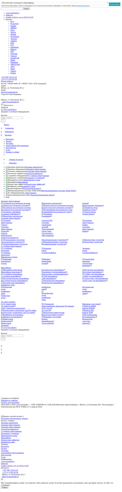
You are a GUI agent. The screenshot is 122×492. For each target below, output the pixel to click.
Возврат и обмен (12, 152)
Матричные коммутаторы (52, 315)
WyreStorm (14, 37)
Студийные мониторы (5, 254)
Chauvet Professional (6, 234)
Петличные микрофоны (92, 272)
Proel (12, 30)
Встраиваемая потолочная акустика (56, 212)
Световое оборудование (36, 171)
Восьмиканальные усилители (54, 244)
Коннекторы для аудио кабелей (87, 321)
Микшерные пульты (32, 180)
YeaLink (13, 39)
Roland (13, 34)
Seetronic (14, 54)
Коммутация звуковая (6, 324)
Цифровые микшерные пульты (46, 261)
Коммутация (6, 321)
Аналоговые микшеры (87, 264)
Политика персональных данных (14, 418)
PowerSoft (14, 24)
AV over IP (46, 310)
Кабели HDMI (88, 308)
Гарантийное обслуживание (17, 146)
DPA (12, 43)
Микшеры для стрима (91, 304)
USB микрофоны (49, 278)
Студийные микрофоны (10, 276)
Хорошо (5, 487)
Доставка (9, 143)
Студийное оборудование (38, 176)
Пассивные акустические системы (15, 210)
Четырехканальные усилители (54, 240)
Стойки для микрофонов (92, 276)
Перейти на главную (9, 400)
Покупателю (11, 148)
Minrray (13, 49)
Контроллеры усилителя (92, 242)
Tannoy (13, 71)
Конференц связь (28, 186)
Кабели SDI (87, 313)
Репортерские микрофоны (52, 283)
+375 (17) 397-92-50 (9, 79)
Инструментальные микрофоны (14, 281)
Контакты (10, 139)
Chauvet (13, 56)
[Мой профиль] (2, 343)
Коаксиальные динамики (93, 205)
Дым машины (48, 229)
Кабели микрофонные (48, 320)
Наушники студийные (35, 178)
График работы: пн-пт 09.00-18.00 (19, 17)
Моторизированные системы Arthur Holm (58, 191)
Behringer (14, 62)
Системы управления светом (46, 225)
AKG (12, 67)
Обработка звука (89, 210)
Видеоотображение (31, 188)
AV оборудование (29, 193)
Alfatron (13, 41)
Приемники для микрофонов (54, 272)
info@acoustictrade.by (9, 92)
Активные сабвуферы (10, 214)
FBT (12, 52)
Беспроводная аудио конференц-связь (88, 290)
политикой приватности (83, 6)
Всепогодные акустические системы (56, 208)
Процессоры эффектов (35, 184)
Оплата (9, 141)
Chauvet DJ (47, 220)
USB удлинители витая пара (13, 308)
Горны (85, 203)
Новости (9, 15)
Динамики (46, 216)
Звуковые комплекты (33, 167)
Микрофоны (23, 182)
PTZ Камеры (48, 304)
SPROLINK (15, 64)
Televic (13, 32)
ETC (12, 45)
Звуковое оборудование (36, 169)
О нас (8, 150)
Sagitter (13, 26)
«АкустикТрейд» (13, 13)
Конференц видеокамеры (11, 317)
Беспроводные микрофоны (53, 270)
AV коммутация (7, 306)
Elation (13, 73)
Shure (12, 69)
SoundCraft (14, 58)
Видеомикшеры (88, 317)
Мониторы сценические (51, 203)
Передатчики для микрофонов (55, 274)
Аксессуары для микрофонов (94, 281)
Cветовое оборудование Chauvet (6, 229)
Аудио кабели (48, 323)
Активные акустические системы (14, 205)
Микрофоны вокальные (10, 272)
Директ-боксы (88, 214)
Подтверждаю (114, 4)
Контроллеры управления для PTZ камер (17, 313)
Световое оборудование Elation (88, 229)
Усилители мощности (34, 173)
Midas (12, 60)
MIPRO (13, 28)
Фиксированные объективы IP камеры (58, 306)
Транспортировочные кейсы (42, 195)
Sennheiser (14, 47)
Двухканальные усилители (12, 242)
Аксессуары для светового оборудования (48, 233)
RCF (12, 22)
